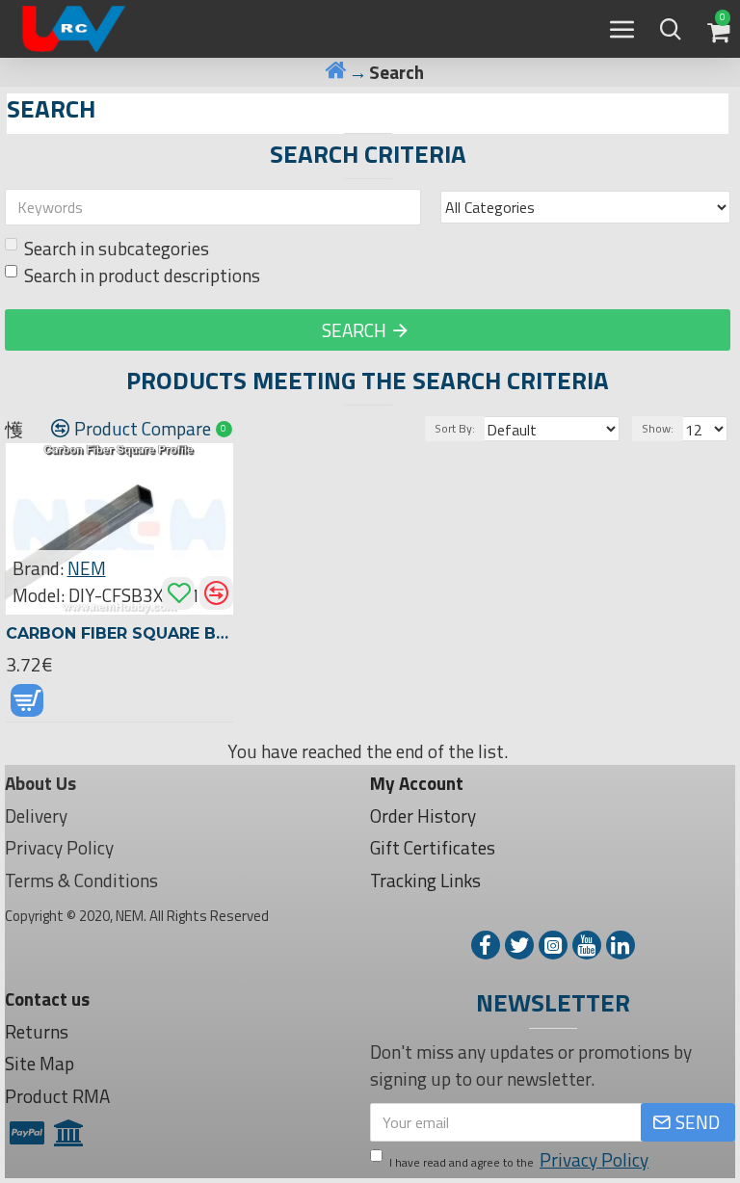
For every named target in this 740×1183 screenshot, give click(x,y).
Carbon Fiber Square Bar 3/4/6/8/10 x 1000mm (120, 633)
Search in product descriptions (142, 275)
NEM (86, 568)
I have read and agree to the (518, 1159)
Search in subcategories (116, 248)
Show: (658, 428)
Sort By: (455, 428)
